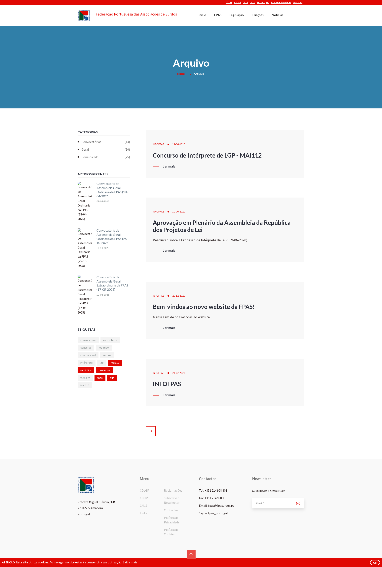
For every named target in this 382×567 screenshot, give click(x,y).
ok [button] (375, 562)
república (86, 370)
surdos (107, 355)
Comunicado (106, 157)
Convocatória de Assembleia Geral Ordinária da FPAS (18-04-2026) (112, 190)
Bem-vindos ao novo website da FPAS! (204, 306)
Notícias (277, 15)
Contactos (297, 2)
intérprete (86, 362)
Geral (106, 149)
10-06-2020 (178, 211)
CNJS (245, 2)
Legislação (236, 15)
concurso (86, 347)
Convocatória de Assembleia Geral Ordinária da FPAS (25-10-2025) (112, 236)
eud (112, 378)
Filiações (258, 15)
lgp (102, 362)
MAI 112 (84, 385)
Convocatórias (106, 142)
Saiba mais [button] (130, 562)
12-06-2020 (178, 144)
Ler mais (169, 166)
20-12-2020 (178, 295)
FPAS (217, 15)
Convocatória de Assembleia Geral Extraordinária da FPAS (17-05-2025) (112, 283)
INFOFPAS (158, 144)
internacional (88, 355)
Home (181, 74)
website (85, 378)
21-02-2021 (178, 373)
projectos (104, 370)
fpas (100, 378)
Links (252, 2)
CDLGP (229, 2)
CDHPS (237, 2)
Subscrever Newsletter (281, 2)
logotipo (104, 347)
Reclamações (263, 2)
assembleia (110, 340)
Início (202, 15)
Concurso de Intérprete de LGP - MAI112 (207, 155)
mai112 (115, 362)
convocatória (88, 340)
